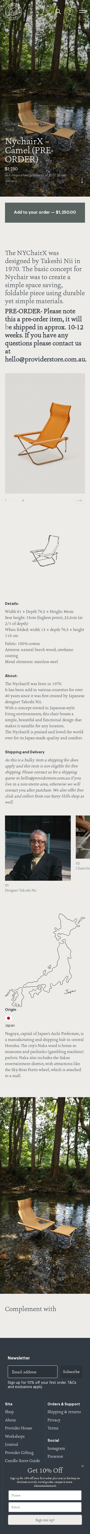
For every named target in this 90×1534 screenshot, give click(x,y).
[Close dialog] (82, 1466)
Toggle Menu (82, 12)
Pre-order (31, 124)
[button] (79, 856)
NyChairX (12, 124)
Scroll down (82, 181)
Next (79, 501)
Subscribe (71, 1371)
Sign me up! (45, 1519)
